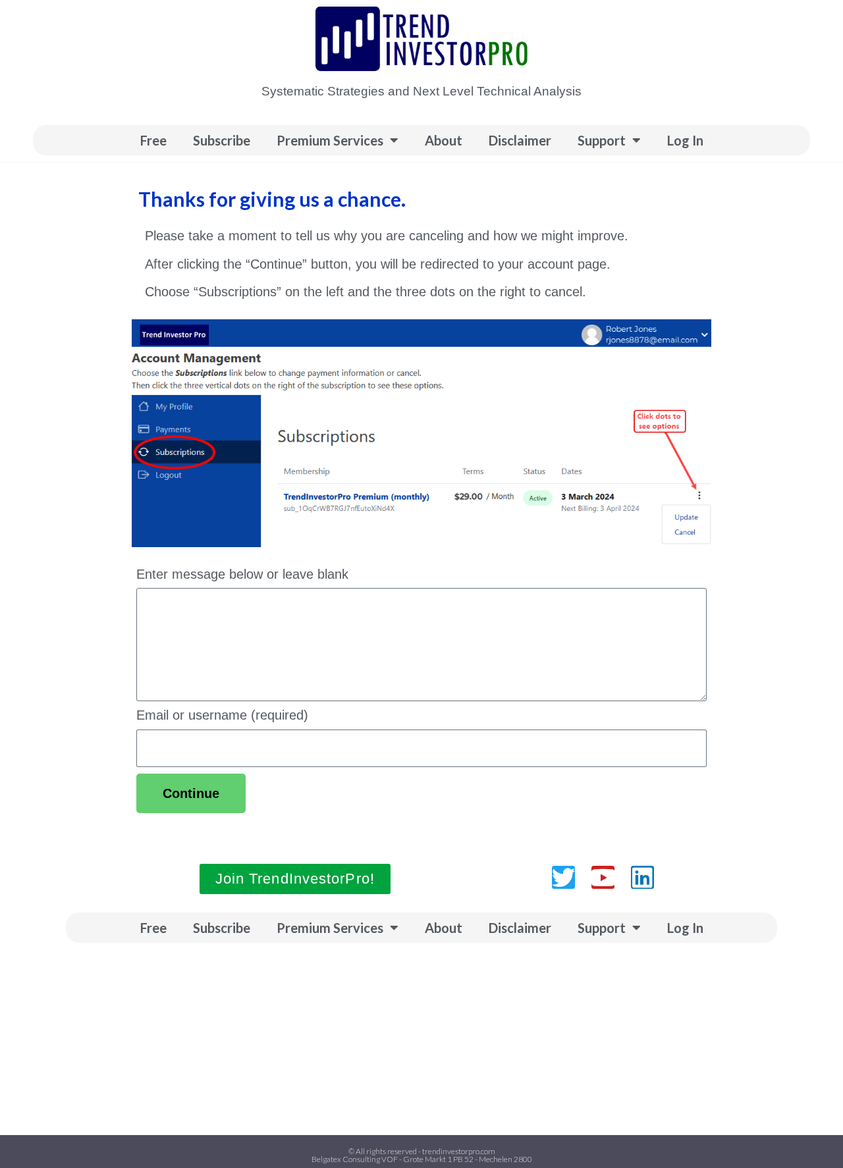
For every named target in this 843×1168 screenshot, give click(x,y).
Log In (685, 140)
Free (153, 140)
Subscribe (221, 140)
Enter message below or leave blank (242, 574)
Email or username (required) (222, 715)
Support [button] (602, 140)
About (443, 140)
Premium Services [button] (330, 140)
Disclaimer (520, 140)
